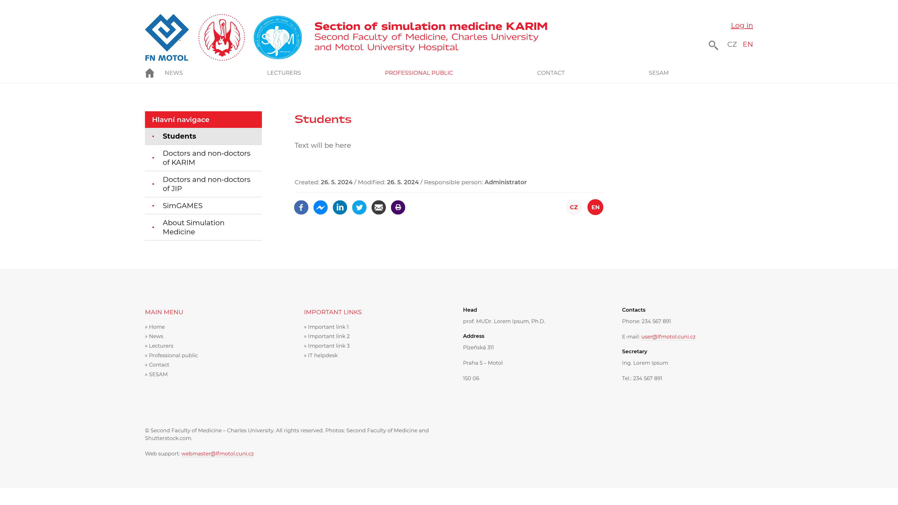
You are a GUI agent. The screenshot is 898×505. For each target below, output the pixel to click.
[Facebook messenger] (320, 204)
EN (748, 44)
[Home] (431, 37)
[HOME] (155, 73)
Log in (742, 25)
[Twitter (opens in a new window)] (359, 204)
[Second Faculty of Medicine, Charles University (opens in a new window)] (223, 37)
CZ (732, 44)
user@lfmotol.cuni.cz (668, 337)
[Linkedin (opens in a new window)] (340, 204)
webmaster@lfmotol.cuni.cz (217, 454)
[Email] (379, 204)
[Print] (398, 204)
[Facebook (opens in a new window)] (301, 204)
